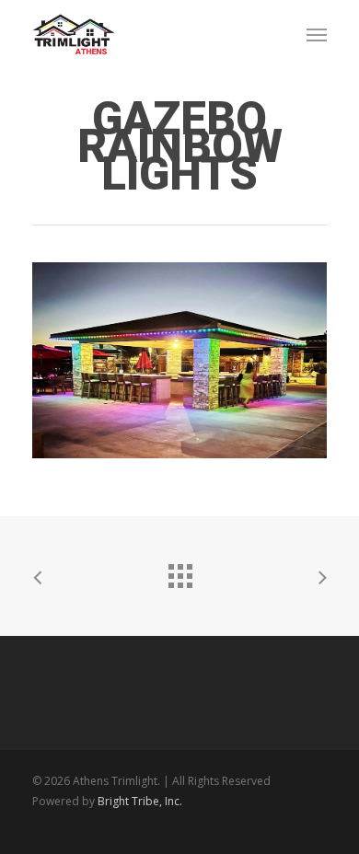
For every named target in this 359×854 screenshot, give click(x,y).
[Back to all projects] (179, 571)
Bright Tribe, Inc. (140, 801)
